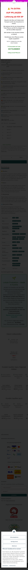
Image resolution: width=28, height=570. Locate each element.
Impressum (5, 565)
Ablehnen (14, 546)
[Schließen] (14, 2)
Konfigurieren (14, 541)
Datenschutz (12, 565)
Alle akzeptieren (14, 537)
